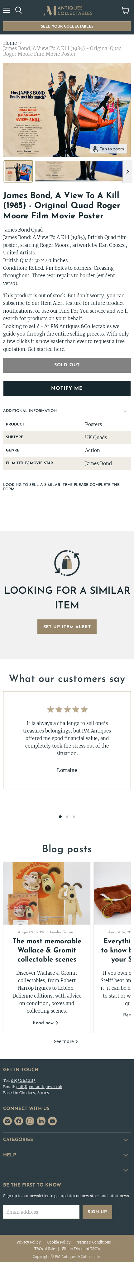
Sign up (97, 1212)
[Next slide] (127, 171)
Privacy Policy (29, 1242)
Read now (44, 1023)
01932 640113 (23, 1080)
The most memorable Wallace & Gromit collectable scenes (46, 951)
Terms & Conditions (94, 1242)
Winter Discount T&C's (81, 1249)
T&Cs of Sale (44, 1249)
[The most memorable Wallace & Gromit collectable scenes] (46, 893)
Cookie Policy (58, 1242)
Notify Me (67, 388)
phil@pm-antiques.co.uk (39, 1086)
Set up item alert (67, 627)
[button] (18, 171)
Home (10, 43)
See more (64, 1041)
